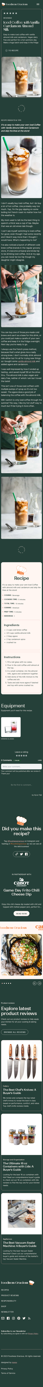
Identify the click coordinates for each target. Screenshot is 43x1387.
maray (14, 1362)
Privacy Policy (33, 1333)
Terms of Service (8, 1373)
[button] (38, 4)
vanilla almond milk (27, 361)
